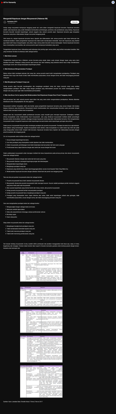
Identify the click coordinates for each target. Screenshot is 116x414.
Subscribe (75, 22)
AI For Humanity (8, 2)
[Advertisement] (41, 12)
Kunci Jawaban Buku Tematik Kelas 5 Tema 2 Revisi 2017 (25, 401)
